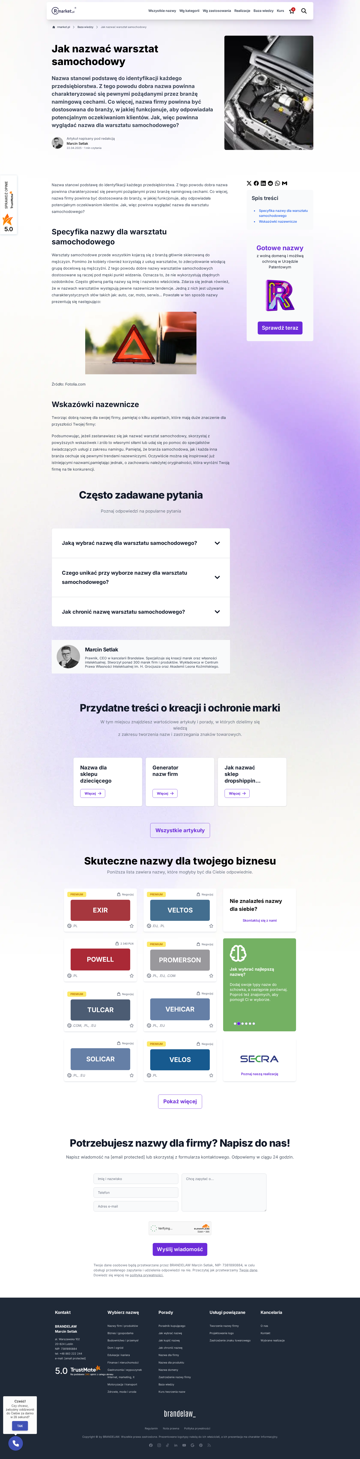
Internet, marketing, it (121, 1377)
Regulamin (151, 1428)
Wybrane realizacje (273, 1340)
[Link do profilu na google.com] (192, 1445)
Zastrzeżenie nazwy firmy (175, 1377)
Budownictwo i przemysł (123, 1340)
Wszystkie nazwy (162, 11)
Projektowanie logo (222, 1333)
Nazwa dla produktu (171, 1362)
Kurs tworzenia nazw (172, 1391)
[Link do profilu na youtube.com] (184, 1445)
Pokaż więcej (180, 1101)
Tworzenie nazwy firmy (224, 1325)
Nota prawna (171, 1428)
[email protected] (128, 1157)
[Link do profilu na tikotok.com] (167, 1445)
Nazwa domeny (168, 1369)
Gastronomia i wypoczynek (125, 1369)
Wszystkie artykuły (180, 830)
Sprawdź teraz (280, 328)
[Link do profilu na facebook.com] (151, 1445)
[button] (15, 1443)
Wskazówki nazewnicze (278, 221)
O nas (264, 1325)
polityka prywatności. (147, 1275)
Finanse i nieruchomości (123, 1362)
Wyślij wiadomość (180, 1249)
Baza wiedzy (264, 11)
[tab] (235, 1023)
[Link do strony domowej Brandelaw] (180, 1413)
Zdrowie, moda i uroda (122, 1391)
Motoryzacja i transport (122, 1384)
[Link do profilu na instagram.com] (159, 1445)
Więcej (90, 793)
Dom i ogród (115, 1347)
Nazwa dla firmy (169, 1355)
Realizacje (242, 11)
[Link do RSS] (209, 1445)
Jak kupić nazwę (169, 1340)
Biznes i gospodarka (120, 1333)
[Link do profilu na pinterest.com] (201, 1445)
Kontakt (265, 1333)
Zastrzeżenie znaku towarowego (230, 1340)
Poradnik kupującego (172, 1325)
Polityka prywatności (197, 1428)
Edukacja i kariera (119, 1355)
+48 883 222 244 (71, 1353)
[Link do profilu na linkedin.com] (176, 1445)
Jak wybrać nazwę (170, 1333)
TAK (20, 1426)
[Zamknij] (37, 1396)
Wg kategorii (189, 11)
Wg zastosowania (217, 11)
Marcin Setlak (77, 143)
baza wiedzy (85, 27)
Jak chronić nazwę (170, 1347)
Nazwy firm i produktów (123, 1325)
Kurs (280, 11)
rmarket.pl (63, 27)
